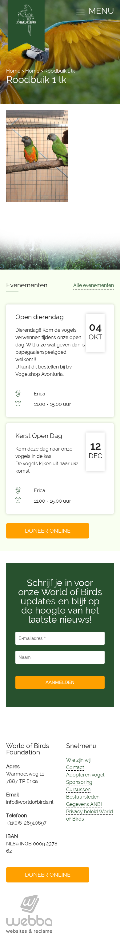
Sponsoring (79, 782)
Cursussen (78, 789)
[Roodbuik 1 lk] (37, 200)
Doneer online (47, 530)
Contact (75, 767)
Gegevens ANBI (84, 804)
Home (13, 71)
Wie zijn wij (78, 760)
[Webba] (29, 914)
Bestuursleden (82, 797)
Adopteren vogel (85, 775)
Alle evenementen (93, 285)
